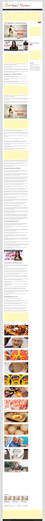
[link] (5, 41)
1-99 (7, 9)
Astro (19, 9)
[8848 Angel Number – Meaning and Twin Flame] (8, 500)
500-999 (16, 9)
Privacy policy (6, 1)
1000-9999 (13, 9)
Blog (33, 9)
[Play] (25, 46)
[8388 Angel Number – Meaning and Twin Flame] (16, 500)
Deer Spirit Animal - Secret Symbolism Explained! (10, 51)
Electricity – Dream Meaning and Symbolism (35, 66)
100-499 (10, 9)
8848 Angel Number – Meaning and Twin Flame (7, 501)
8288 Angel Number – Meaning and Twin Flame (24, 501)
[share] (21, 40)
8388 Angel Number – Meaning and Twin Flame (15, 501)
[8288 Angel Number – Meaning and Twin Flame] (24, 500)
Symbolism (30, 9)
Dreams (22, 9)
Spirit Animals (26, 9)
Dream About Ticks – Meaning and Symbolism (35, 67)
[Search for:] (35, 22)
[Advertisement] (22, 16)
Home (5, 9)
